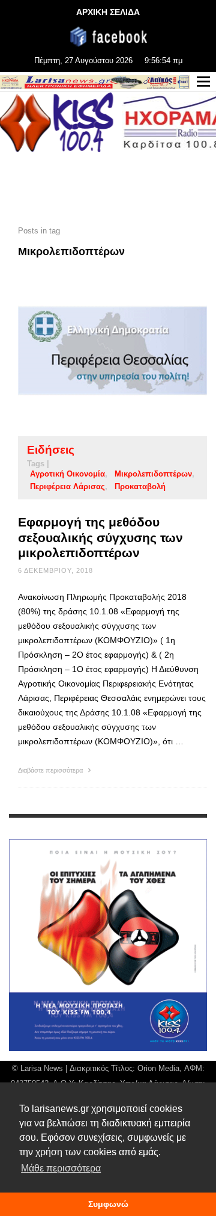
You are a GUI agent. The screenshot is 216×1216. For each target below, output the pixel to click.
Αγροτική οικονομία (67, 473)
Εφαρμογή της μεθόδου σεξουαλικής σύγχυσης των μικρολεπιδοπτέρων (100, 537)
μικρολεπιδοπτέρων (153, 473)
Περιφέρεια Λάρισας (67, 486)
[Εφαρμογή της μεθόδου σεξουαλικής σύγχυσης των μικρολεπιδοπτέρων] (93, 350)
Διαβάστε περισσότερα (51, 770)
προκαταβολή (140, 486)
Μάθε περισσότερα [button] (61, 1168)
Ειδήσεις (50, 449)
